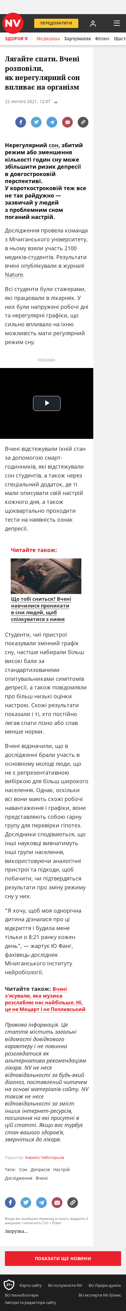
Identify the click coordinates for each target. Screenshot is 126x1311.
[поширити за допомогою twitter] (36, 122)
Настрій (61, 1169)
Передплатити (56, 23)
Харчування (77, 38)
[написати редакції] (67, 122)
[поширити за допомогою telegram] (51, 122)
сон (53, 145)
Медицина (48, 38)
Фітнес (102, 38)
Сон (23, 1169)
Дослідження (18, 1178)
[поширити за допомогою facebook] (20, 122)
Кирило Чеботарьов (44, 1157)
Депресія (40, 1169)
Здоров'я (16, 38)
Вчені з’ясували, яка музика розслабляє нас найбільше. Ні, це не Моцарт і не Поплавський (45, 999)
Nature (14, 274)
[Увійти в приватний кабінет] (93, 23)
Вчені (42, 1178)
